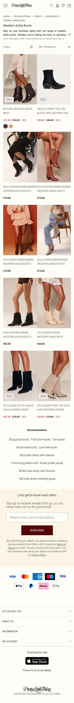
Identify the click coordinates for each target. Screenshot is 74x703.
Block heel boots (27, 447)
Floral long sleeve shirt (24, 463)
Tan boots (58, 439)
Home (6, 16)
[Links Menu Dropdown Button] (5, 5)
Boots (38, 16)
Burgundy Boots (19, 439)
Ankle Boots (51, 16)
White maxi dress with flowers (37, 471)
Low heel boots (48, 447)
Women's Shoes (22, 16)
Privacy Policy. (39, 554)
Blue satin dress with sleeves (37, 455)
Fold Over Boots (41, 439)
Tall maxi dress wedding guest (37, 478)
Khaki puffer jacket (51, 463)
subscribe (37, 530)
